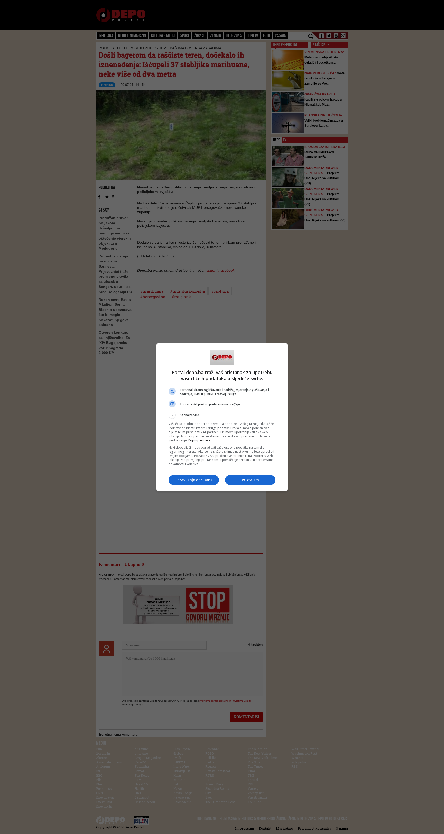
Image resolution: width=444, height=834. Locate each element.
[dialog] (222, 417)
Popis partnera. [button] (199, 440)
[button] (222, 415)
